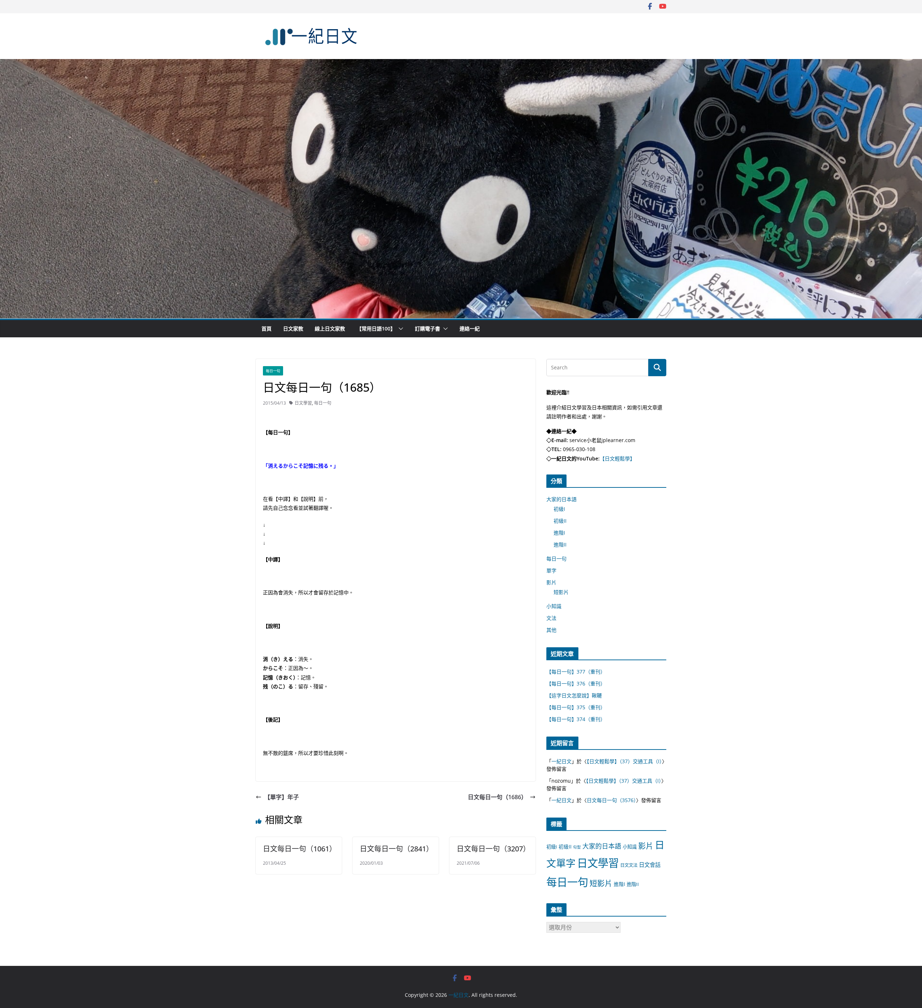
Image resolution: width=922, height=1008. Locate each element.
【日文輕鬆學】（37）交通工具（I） (624, 761)
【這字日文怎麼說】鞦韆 (574, 695)
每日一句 (273, 370)
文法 (551, 618)
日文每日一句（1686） (497, 797)
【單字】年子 (281, 797)
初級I (559, 508)
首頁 (266, 328)
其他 (551, 629)
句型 (577, 847)
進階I (559, 532)
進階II (560, 544)
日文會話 (650, 865)
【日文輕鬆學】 (617, 458)
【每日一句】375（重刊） (575, 707)
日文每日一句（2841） (396, 849)
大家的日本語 (561, 499)
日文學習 (303, 403)
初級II (560, 520)
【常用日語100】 (376, 328)
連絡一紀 (470, 328)
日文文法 (628, 865)
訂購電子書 (427, 328)
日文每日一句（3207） (493, 849)
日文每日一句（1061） (299, 849)
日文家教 (293, 328)
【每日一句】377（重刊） (575, 671)
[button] (399, 329)
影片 (551, 582)
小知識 (553, 606)
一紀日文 (561, 761)
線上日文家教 (330, 328)
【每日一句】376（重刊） (575, 683)
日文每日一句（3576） (611, 800)
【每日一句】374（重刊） (575, 719)
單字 (551, 570)
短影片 (561, 592)
